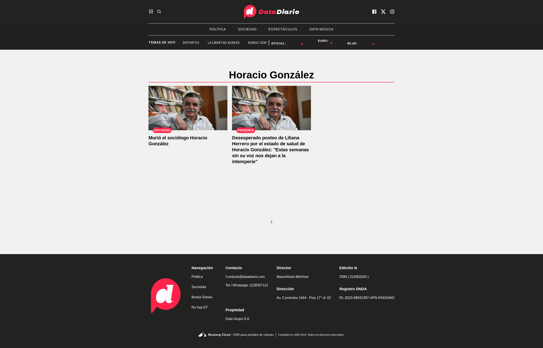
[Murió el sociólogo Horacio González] (187, 108)
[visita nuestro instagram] (392, 11)
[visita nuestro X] (383, 11)
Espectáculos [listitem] (283, 29)
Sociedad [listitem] (247, 29)
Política (197, 277)
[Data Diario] (271, 11)
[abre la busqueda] (159, 12)
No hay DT (200, 307)
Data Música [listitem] (321, 29)
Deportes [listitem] (187, 42)
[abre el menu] (151, 12)
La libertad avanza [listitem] (219, 42)
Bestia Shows (202, 297)
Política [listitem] (218, 29)
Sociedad (199, 287)
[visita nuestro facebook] (374, 11)
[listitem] (294, 41)
